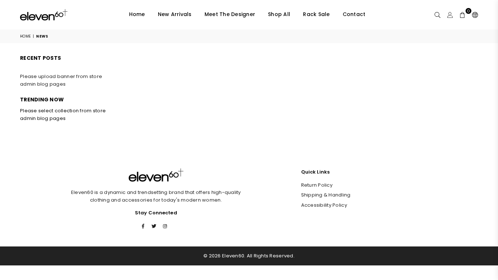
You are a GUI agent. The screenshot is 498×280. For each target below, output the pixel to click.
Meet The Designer (230, 14)
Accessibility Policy (324, 205)
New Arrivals (175, 14)
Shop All (279, 14)
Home (137, 14)
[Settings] (473, 14)
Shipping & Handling (326, 194)
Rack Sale (316, 14)
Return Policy (316, 185)
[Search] (437, 14)
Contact (354, 14)
